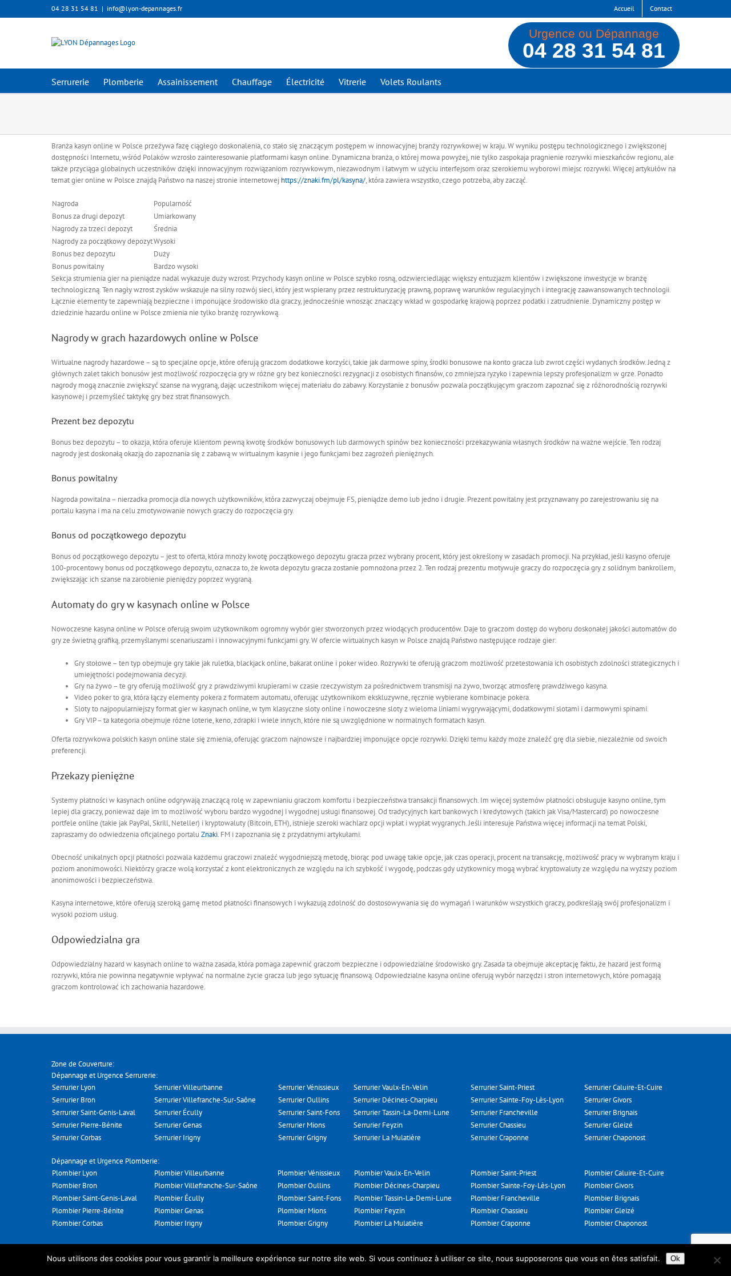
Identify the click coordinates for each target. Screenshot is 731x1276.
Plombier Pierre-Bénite (88, 1210)
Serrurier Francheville (504, 1112)
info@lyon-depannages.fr (144, 8)
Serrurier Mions (301, 1125)
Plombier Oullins (304, 1185)
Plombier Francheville (505, 1198)
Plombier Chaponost (615, 1223)
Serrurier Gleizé (608, 1125)
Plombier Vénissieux (309, 1173)
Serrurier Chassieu (498, 1125)
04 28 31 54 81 (594, 50)
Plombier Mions (302, 1210)
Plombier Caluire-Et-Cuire (624, 1173)
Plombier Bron (74, 1185)
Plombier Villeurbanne (189, 1173)
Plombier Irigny (178, 1223)
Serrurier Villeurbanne (188, 1087)
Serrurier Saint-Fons (309, 1112)
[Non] (716, 1260)
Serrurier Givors (608, 1100)
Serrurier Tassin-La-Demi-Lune (401, 1112)
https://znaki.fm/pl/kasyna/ (323, 180)
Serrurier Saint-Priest (503, 1087)
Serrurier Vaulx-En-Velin (391, 1087)
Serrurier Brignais (610, 1112)
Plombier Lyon (74, 1173)
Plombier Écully (179, 1198)
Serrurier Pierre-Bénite (87, 1125)
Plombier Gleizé (609, 1210)
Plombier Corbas (77, 1223)
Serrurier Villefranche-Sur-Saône (205, 1100)
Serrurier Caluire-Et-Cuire (623, 1087)
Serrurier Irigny (177, 1137)
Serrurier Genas (178, 1125)
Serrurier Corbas (76, 1137)
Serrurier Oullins (303, 1100)
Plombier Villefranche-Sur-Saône (206, 1185)
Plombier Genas (178, 1210)
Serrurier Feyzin (378, 1125)
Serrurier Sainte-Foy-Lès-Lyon (517, 1100)
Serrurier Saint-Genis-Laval (93, 1112)
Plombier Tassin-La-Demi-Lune (403, 1198)
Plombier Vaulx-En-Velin (392, 1173)
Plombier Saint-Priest (503, 1173)
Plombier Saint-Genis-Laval (94, 1198)
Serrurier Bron (73, 1100)
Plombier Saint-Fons (309, 1198)
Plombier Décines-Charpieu (397, 1185)
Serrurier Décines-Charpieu (395, 1100)
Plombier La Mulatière (388, 1223)
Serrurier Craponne (500, 1137)
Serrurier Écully (178, 1112)
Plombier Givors (608, 1185)
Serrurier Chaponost (614, 1137)
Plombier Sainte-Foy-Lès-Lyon (518, 1185)
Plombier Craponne (501, 1223)
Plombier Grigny (303, 1223)
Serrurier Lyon (73, 1087)
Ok (675, 1258)
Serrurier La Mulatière (387, 1137)
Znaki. (210, 834)
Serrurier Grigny (302, 1137)
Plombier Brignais (611, 1198)
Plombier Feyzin (379, 1210)
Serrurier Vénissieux (308, 1087)
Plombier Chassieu (499, 1210)
